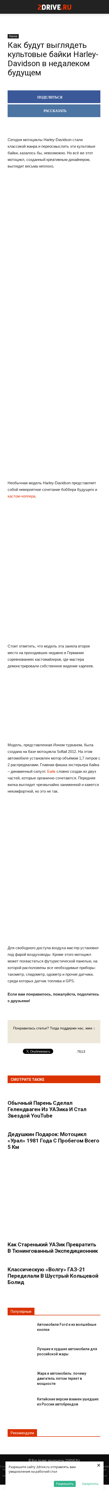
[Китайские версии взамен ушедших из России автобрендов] (20, 1403)
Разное (13, 36)
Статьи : (5, 1466)
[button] (102, 7)
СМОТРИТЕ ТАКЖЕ (27, 1080)
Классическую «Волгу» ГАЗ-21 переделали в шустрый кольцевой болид (53, 1275)
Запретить (90, 1483)
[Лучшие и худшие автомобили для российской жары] (20, 1353)
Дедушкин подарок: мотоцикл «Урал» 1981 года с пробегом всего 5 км (53, 1140)
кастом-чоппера (21, 496)
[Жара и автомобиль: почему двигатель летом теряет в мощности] (20, 1377)
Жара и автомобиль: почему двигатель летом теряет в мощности (61, 1378)
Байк (51, 771)
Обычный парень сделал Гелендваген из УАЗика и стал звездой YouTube (47, 1109)
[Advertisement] (54, 398)
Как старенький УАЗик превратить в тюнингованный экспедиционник (53, 1247)
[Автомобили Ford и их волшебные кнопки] (20, 1328)
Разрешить (65, 1483)
